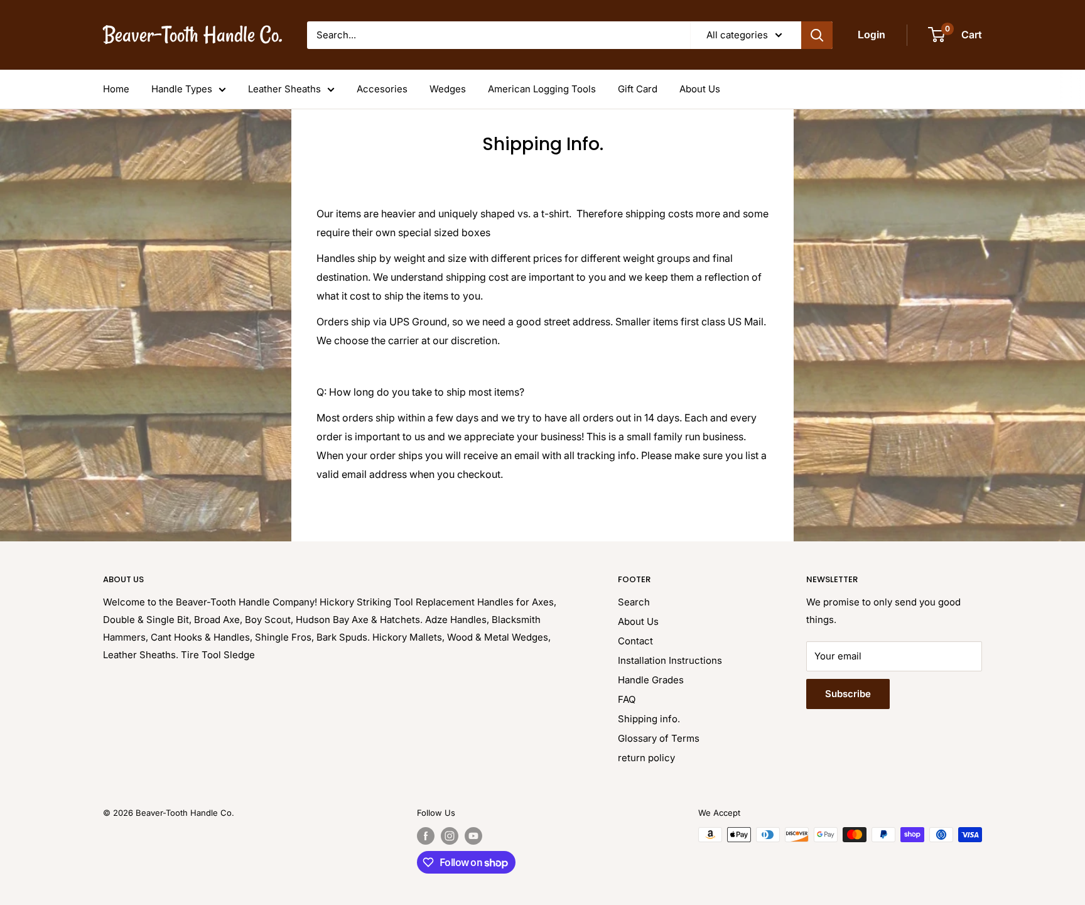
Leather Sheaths (284, 89)
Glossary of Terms (658, 738)
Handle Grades (651, 680)
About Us (699, 89)
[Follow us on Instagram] (449, 836)
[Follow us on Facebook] (426, 836)
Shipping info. (649, 719)
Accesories (382, 89)
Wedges (447, 89)
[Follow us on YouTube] (473, 836)
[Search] (817, 35)
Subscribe (848, 694)
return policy (646, 758)
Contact (635, 641)
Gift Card (637, 89)
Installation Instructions (670, 660)
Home (116, 89)
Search (634, 602)
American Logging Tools (542, 89)
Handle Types (181, 89)
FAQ (626, 699)
